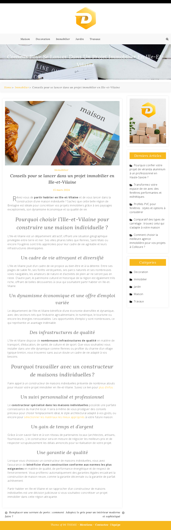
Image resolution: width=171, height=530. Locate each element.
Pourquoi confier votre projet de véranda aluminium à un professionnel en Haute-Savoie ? (147, 171)
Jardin (80, 39)
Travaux (95, 39)
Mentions (86, 524)
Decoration (43, 39)
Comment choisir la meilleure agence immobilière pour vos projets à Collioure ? (148, 241)
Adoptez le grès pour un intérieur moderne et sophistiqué (93, 514)
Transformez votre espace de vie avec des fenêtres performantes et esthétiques (146, 191)
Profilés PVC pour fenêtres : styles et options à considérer (147, 208)
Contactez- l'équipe (108, 524)
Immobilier (63, 39)
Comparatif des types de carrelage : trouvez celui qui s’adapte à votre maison (147, 223)
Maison (25, 39)
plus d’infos (106, 387)
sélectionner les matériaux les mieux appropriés (54, 417)
